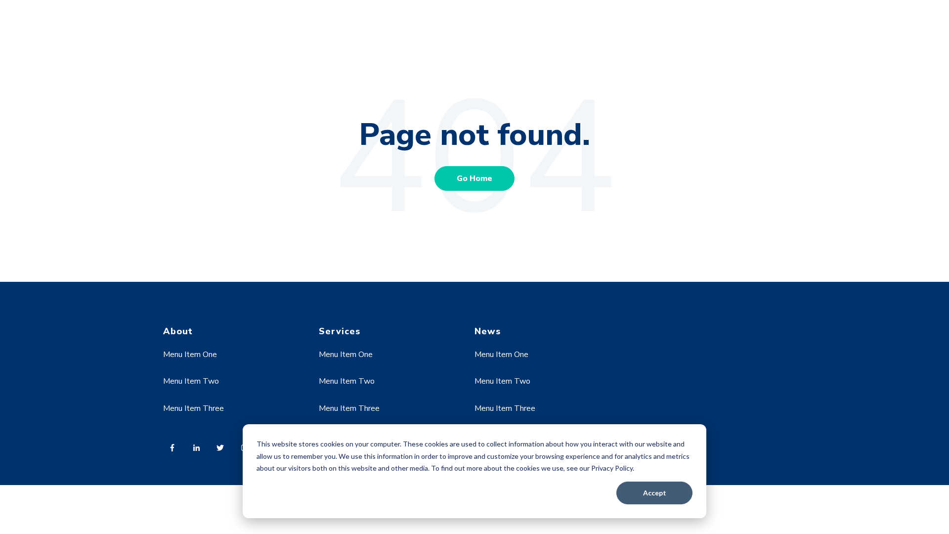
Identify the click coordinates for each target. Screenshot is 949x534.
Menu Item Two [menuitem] (191, 381)
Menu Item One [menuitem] (190, 354)
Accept (654, 493)
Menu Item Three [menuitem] (193, 408)
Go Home (474, 178)
